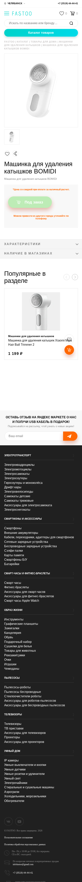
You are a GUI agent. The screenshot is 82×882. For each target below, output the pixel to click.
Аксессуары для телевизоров (25, 732)
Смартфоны (13, 528)
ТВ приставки (13, 728)
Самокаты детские (17, 496)
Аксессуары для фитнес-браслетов (29, 596)
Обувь (8, 637)
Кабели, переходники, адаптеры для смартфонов (39, 537)
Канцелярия (12, 632)
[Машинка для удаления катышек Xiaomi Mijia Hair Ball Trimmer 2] (41, 324)
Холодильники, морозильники (25, 796)
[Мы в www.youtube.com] (19, 821)
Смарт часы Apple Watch (21, 600)
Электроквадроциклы (19, 464)
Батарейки (11, 564)
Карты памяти (14, 555)
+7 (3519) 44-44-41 (68, 3)
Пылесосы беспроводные (22, 691)
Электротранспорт (17, 455)
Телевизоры (13, 714)
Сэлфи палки (13, 550)
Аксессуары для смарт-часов (24, 591)
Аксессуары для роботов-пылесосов (30, 700)
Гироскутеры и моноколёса (23, 482)
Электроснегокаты (17, 509)
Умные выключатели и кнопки (25, 764)
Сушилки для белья (18, 646)
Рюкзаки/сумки (14, 655)
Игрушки (10, 664)
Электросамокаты (17, 473)
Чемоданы (11, 668)
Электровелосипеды (18, 491)
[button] (75, 277)
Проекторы (12, 737)
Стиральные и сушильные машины (29, 787)
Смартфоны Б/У (15, 559)
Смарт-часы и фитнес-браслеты (27, 573)
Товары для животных (20, 650)
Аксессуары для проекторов (24, 741)
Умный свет (12, 778)
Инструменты (13, 619)
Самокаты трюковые (19, 500)
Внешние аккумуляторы (21, 532)
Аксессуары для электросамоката (28, 505)
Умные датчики (15, 769)
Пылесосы (12, 677)
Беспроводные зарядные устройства (30, 546)
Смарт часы (12, 582)
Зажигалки (11, 628)
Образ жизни (13, 610)
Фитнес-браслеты (16, 587)
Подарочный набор (18, 641)
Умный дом (12, 751)
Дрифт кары (12, 487)
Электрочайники (15, 782)
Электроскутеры (15, 478)
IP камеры (11, 760)
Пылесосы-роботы (17, 687)
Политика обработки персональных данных (25, 844)
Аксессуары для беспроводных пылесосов (34, 705)
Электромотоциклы (17, 469)
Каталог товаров (41, 32)
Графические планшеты (21, 623)
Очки (7, 659)
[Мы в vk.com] (8, 821)
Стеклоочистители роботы (22, 696)
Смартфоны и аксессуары (23, 518)
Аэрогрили (11, 791)
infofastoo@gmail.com (23, 864)
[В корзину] (69, 350)
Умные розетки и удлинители (24, 773)
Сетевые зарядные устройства (26, 541)
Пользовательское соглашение (18, 837)
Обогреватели (14, 800)
